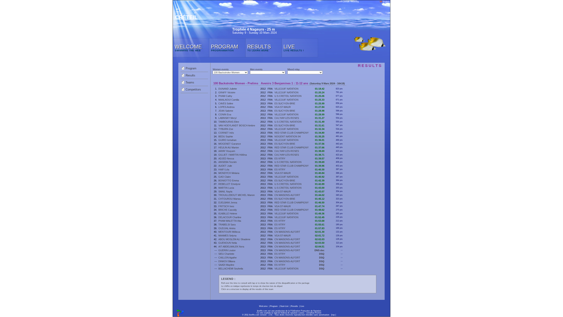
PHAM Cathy (225, 96)
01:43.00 (319, 187)
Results (190, 75)
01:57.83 (319, 228)
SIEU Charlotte (226, 253)
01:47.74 (319, 206)
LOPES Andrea (226, 107)
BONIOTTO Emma (228, 180)
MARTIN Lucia (226, 187)
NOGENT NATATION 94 (287, 136)
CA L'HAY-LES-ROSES (286, 118)
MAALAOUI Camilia (228, 99)
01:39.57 (319, 158)
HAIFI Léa (223, 169)
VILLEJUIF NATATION (286, 88)
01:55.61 (319, 224)
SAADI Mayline (226, 265)
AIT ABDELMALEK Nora (231, 246)
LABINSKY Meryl (227, 118)
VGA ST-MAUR (282, 107)
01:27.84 (319, 107)
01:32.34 (319, 129)
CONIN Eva (224, 114)
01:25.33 (319, 99)
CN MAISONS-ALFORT (287, 195)
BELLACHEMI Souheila (230, 268)
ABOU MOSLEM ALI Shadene (234, 239)
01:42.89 (319, 184)
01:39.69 (319, 162)
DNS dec (319, 250)
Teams (190, 82)
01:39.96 (319, 165)
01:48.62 (319, 209)
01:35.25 (319, 136)
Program (191, 68)
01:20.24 (319, 92)
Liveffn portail (343, 1)
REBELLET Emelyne (229, 184)
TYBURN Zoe (225, 129)
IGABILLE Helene (227, 213)
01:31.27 (319, 118)
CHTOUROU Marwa (229, 198)
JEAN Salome (225, 110)
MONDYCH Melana (228, 173)
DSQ (321, 253)
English (385, 2)
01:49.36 (319, 213)
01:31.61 (319, 125)
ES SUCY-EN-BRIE (284, 103)
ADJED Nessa (226, 158)
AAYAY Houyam (226, 151)
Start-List (284, 306)
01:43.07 (319, 191)
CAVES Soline (225, 103)
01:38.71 (319, 154)
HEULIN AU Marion (228, 147)
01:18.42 (319, 88)
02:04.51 (319, 246)
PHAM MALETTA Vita (229, 220)
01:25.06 (319, 96)
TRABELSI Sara (227, 224)
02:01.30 (319, 231)
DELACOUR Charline (229, 217)
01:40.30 (319, 169)
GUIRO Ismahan (227, 140)
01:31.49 (319, 121)
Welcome (263, 306)
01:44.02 (319, 195)
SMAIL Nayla (225, 191)
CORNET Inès (226, 132)
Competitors (193, 89)
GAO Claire (224, 176)
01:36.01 (319, 140)
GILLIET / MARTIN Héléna (232, 154)
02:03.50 (319, 242)
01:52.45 (319, 217)
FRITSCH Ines (226, 206)
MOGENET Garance (229, 143)
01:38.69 (319, 151)
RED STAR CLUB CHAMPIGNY (291, 132)
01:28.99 (319, 114)
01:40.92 (319, 176)
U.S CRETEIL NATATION (288, 96)
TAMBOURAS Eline (228, 121)
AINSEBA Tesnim (227, 162)
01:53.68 (319, 220)
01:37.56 (319, 143)
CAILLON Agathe (227, 257)
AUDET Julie (225, 165)
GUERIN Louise (227, 250)
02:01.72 (319, 235)
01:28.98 (319, 110)
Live (302, 306)
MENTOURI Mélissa (229, 231)
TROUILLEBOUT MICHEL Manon (236, 195)
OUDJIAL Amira (226, 228)
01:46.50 (319, 202)
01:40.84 (319, 173)
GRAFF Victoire (226, 92)
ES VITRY (279, 158)
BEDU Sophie (225, 136)
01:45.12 (319, 198)
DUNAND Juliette (227, 88)
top (333, 315)
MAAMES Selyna (227, 235)
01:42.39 (319, 180)
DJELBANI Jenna (227, 202)
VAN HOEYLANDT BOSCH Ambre (236, 125)
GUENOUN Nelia (227, 242)
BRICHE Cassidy (227, 209)
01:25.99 (319, 103)
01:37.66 (319, 147)
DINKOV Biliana (226, 261)
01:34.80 (319, 132)
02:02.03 (319, 239)
